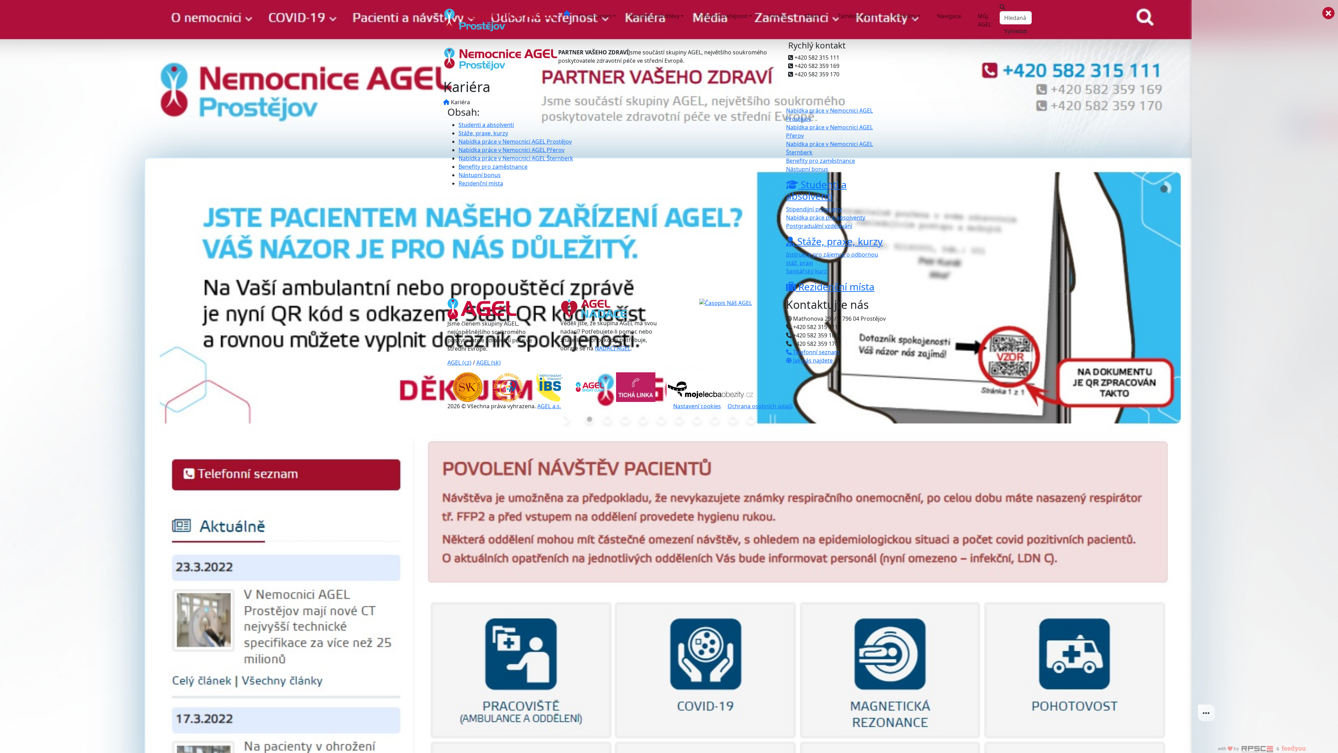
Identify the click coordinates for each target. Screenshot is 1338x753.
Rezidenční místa (481, 183)
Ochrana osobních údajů (760, 406)
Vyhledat (1015, 31)
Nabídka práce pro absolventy (825, 217)
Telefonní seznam (815, 352)
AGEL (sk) (488, 362)
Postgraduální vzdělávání (819, 226)
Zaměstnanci (854, 16)
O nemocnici (595, 16)
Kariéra (778, 16)
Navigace (949, 16)
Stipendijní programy (814, 209)
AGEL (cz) (459, 362)
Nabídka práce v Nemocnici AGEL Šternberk (516, 158)
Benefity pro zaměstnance (493, 166)
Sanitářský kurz (806, 271)
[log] (1265, 365)
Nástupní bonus (480, 175)
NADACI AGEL (612, 348)
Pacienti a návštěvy (654, 16)
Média (813, 16)
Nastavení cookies (697, 406)
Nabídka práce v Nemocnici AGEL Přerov (511, 150)
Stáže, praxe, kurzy (483, 133)
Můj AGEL (984, 20)
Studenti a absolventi (486, 125)
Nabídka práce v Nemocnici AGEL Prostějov (515, 141)
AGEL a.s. (549, 406)
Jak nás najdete (812, 360)
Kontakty (904, 16)
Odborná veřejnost (723, 16)
